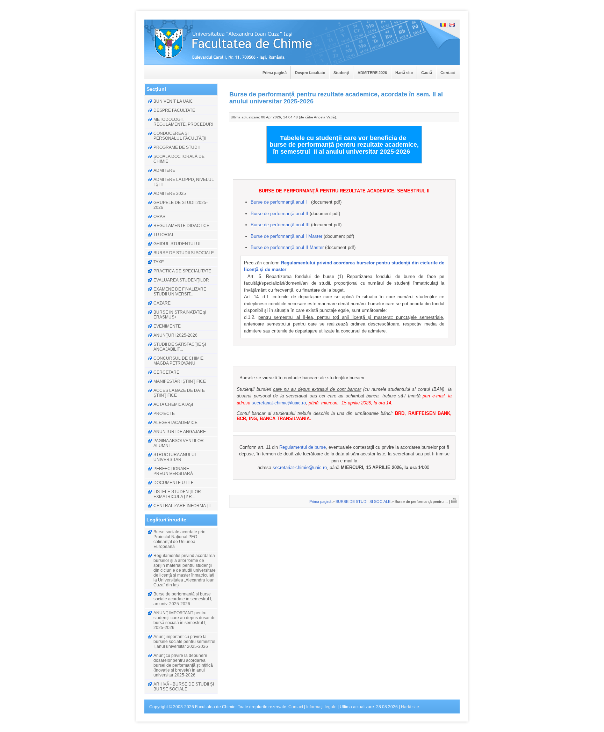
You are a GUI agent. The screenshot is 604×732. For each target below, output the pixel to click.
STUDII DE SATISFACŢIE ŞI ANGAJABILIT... (179, 347)
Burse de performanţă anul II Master (287, 247)
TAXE (158, 261)
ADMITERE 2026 (372, 73)
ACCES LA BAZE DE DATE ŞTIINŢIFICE (179, 393)
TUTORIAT (163, 234)
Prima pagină (275, 73)
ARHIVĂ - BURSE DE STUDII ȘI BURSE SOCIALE (183, 686)
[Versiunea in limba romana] (443, 25)
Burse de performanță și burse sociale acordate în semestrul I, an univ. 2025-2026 (182, 599)
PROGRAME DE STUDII (176, 147)
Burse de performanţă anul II (279, 213)
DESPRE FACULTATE (174, 110)
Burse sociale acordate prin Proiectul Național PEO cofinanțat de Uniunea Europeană (179, 539)
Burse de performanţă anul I (279, 202)
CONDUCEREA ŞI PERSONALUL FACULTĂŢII (179, 136)
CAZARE (162, 303)
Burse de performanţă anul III (280, 224)
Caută (426, 73)
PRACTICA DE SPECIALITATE (182, 271)
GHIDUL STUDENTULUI (176, 243)
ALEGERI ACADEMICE (175, 422)
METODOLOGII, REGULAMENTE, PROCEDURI (183, 122)
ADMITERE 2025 (169, 193)
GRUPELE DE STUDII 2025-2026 (180, 205)
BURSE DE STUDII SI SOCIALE (183, 252)
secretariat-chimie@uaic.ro (279, 402)
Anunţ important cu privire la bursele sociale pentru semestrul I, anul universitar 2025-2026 (184, 641)
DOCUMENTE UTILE (173, 482)
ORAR (159, 216)
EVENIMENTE (167, 326)
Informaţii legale (321, 706)
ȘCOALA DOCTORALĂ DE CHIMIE (178, 159)
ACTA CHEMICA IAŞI (173, 404)
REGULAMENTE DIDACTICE (181, 225)
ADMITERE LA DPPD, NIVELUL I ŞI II (183, 182)
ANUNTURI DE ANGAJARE (179, 431)
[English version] (452, 25)
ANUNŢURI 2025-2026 (175, 335)
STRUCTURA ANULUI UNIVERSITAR (174, 457)
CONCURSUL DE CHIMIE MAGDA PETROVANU (178, 361)
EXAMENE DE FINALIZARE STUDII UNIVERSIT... (179, 292)
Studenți (341, 73)
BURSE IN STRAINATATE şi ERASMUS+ (179, 315)
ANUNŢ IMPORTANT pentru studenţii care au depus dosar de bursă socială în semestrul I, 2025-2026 (184, 620)
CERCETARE (166, 372)
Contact (447, 73)
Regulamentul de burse (302, 447)
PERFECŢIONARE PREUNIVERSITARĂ (173, 471)
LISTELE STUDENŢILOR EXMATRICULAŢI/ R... (177, 494)
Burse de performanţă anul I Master (286, 236)
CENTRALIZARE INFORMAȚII (181, 505)
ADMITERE (164, 170)
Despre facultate (310, 73)
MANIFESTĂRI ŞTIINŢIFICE (179, 381)
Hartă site (404, 73)
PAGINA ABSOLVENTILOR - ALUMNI (179, 443)
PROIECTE (164, 413)
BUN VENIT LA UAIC (173, 101)
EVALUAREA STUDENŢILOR (181, 280)
